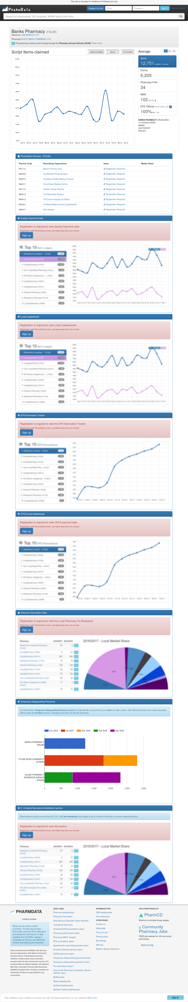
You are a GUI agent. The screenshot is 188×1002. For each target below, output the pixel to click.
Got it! (175, 997)
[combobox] (90, 16)
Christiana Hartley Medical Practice (58, 179)
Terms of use (101, 932)
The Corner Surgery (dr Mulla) (56, 199)
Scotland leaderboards (63, 985)
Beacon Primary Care (52, 168)
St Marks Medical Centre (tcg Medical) (60, 204)
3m (166, 51)
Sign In (165, 8)
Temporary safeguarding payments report (71, 962)
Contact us (100, 924)
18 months (127, 52)
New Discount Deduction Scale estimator (71, 920)
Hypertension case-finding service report (70, 945)
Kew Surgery (48, 209)
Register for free (96, 8)
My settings (101, 940)
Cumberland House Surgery (55, 173)
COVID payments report (63, 953)
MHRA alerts (58, 977)
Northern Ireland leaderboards (66, 989)
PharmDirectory (103, 916)
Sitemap (99, 944)
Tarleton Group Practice (53, 189)
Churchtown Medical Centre (55, 184)
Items (112, 52)
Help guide (100, 928)
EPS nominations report (63, 941)
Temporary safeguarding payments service (72, 957)
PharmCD (153, 915)
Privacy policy (102, 936)
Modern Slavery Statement (107, 948)
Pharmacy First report (62, 916)
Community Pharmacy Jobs (153, 929)
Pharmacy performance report (66, 933)
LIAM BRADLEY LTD (30, 34)
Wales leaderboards (62, 981)
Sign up (26, 235)
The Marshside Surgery (53, 194)
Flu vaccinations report (63, 966)
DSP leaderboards (104, 912)
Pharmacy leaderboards (63, 912)
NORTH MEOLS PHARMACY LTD (36, 39)
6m (169, 51)
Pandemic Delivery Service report (67, 949)
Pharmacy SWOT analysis (64, 937)
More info (92, 997)
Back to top (147, 945)
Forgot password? (178, 8)
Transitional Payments (63, 924)
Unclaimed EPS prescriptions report (68, 928)
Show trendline (96, 52)
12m (174, 51)
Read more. (97, 43)
